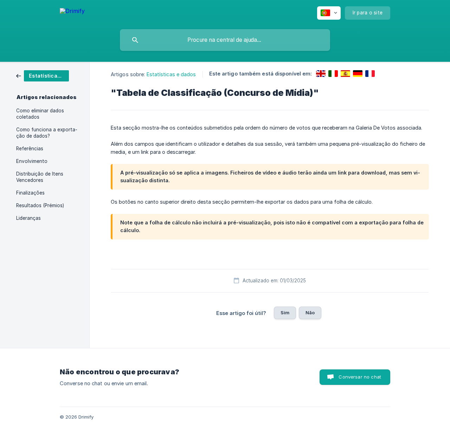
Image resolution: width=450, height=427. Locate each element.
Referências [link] (29, 148)
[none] (72, 12)
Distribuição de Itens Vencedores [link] (39, 177)
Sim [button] (285, 312)
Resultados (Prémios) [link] (40, 205)
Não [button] (310, 312)
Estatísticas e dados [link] (171, 74)
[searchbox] (225, 40)
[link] (42, 75)
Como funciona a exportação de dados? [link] (46, 133)
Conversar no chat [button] (360, 377)
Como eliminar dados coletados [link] (40, 114)
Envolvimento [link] (31, 161)
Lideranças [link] (28, 218)
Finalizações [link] (30, 193)
